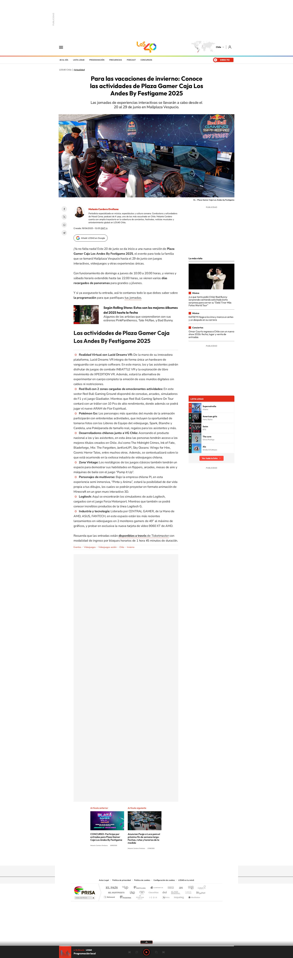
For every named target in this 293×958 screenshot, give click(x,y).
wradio (141, 892)
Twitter (64, 217)
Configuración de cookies (164, 880)
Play (146, 952)
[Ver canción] (196, 408)
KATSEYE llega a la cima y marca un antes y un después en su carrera (211, 318)
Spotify (158, 859)
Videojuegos (90, 547)
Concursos (146, 60)
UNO (133, 892)
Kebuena (198, 892)
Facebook (64, 209)
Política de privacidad (121, 880)
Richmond (110, 896)
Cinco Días (153, 892)
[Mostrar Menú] (63, 47)
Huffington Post (116, 892)
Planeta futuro (187, 892)
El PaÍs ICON (153, 896)
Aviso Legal (104, 880)
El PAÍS (112, 888)
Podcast (131, 60)
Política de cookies (142, 880)
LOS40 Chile (146, 47)
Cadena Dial (164, 892)
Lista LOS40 (78, 60)
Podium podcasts (140, 896)
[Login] (230, 47)
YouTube (140, 859)
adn (190, 888)
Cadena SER (169, 888)
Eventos (77, 547)
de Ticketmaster (144, 536)
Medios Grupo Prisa (84, 898)
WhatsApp (64, 225)
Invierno (130, 547)
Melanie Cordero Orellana (104, 209)
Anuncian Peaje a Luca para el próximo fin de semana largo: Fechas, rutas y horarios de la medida (144, 838)
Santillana (140, 888)
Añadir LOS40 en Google (93, 238)
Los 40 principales (126, 888)
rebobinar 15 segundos (137, 952)
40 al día (64, 60)
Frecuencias (115, 60)
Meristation (194, 896)
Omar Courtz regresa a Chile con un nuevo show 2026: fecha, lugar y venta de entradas (211, 334)
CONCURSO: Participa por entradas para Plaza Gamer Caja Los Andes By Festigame (106, 836)
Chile (218, 47)
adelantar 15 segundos (156, 952)
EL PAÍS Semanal (175, 892)
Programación (96, 60)
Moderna (125, 896)
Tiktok (128, 859)
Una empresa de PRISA (85, 890)
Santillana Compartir (156, 888)
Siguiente (163, 952)
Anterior (129, 952)
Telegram (64, 233)
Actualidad (79, 70)
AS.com (179, 888)
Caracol (200, 888)
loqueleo (179, 896)
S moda (165, 896)
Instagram (134, 859)
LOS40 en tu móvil (186, 880)
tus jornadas (133, 298)
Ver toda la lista (209, 458)
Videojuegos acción (107, 547)
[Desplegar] (146, 942)
